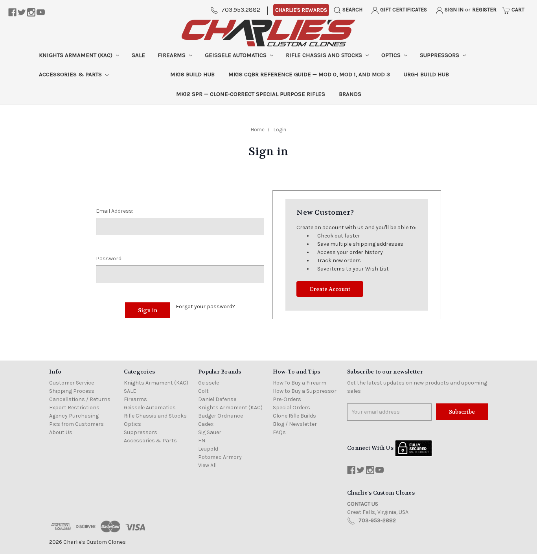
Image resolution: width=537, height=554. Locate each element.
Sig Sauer (209, 432)
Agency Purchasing (74, 415)
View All (207, 465)
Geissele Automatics (236, 55)
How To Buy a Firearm (299, 382)
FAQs (279, 432)
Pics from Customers (76, 424)
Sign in (453, 9)
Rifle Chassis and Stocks (325, 55)
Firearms (172, 55)
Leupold (208, 448)
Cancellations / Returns (79, 399)
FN (201, 440)
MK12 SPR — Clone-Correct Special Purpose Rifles (250, 94)
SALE (138, 55)
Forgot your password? (205, 306)
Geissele (208, 382)
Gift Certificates (403, 9)
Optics (391, 55)
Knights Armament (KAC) (76, 55)
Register (484, 9)
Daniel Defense (217, 399)
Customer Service (71, 382)
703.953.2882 (240, 9)
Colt (203, 391)
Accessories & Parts (71, 74)
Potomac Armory (220, 457)
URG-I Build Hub (426, 74)
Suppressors (440, 55)
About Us (60, 432)
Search (351, 9)
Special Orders (291, 407)
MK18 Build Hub (192, 74)
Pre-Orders (287, 399)
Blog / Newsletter (295, 424)
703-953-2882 (377, 520)
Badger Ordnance (220, 415)
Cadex (205, 424)
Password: (109, 258)
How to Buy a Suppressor (305, 391)
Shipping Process (71, 391)
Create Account (329, 289)
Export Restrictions (74, 407)
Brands (350, 94)
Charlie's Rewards (301, 10)
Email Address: (114, 211)
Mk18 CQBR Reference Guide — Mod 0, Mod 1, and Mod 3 (309, 74)
